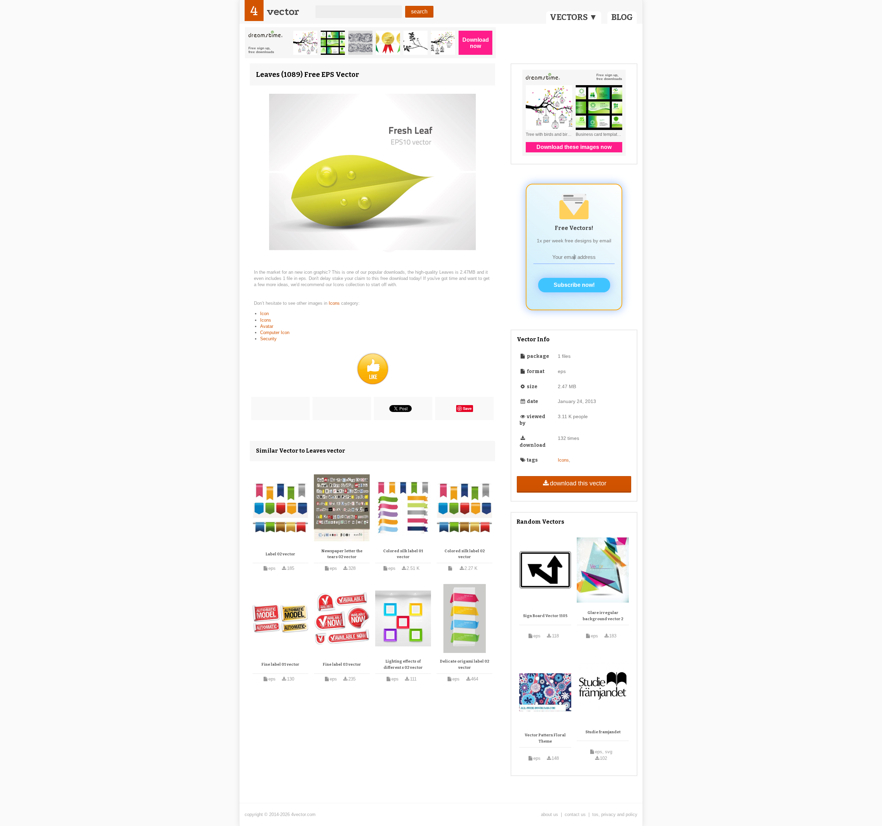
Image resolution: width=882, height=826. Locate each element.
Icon (264, 313)
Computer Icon (274, 332)
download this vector (578, 483)
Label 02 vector (280, 554)
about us (549, 814)
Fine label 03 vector (342, 664)
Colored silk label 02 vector (464, 554)
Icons (335, 303)
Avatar (266, 326)
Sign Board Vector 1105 (545, 616)
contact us (575, 814)
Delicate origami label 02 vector (464, 664)
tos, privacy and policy (614, 814)
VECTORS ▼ (573, 17)
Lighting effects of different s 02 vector (403, 664)
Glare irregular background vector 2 (603, 616)
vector (283, 12)
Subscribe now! (574, 285)
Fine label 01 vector (280, 664)
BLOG (622, 17)
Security (268, 338)
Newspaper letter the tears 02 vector (341, 554)
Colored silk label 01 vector (403, 554)
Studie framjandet (603, 732)
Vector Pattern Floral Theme (545, 738)
